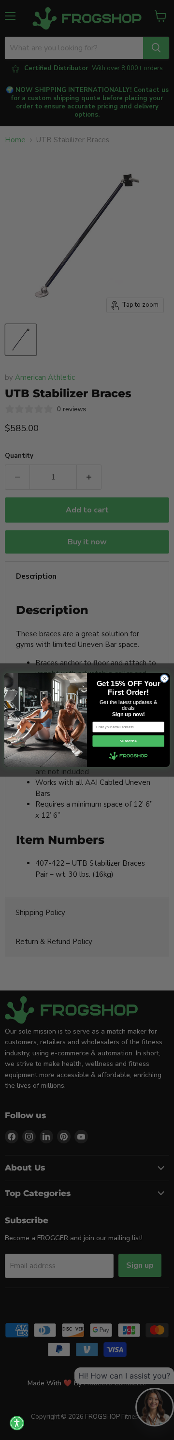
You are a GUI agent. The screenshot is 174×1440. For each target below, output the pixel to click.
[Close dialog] (164, 678)
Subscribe (128, 741)
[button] (17, 1423)
